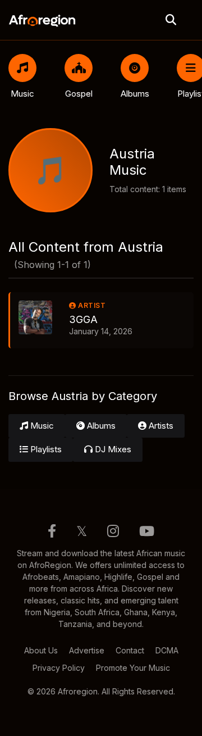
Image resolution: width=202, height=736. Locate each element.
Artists (159, 425)
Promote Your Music (133, 668)
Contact (130, 650)
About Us (41, 650)
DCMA (166, 650)
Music (41, 425)
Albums (100, 425)
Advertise (86, 650)
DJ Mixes (112, 449)
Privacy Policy (59, 668)
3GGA (83, 319)
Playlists (45, 449)
